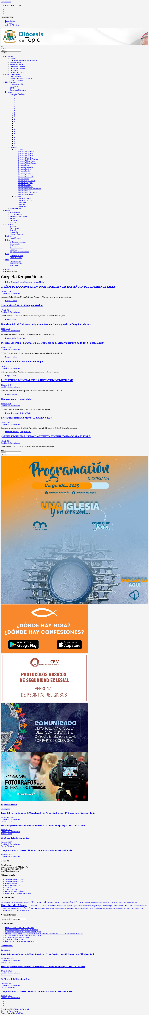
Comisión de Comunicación (10, 293)
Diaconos (92, 902)
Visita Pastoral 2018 (121, 908)
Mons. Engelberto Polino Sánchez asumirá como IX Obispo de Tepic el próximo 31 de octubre (43, 825)
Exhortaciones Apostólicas (130, 902)
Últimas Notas (7, 946)
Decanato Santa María (26, 175)
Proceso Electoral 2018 (61, 908)
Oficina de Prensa (16, 214)
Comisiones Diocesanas (18, 90)
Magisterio (53, 906)
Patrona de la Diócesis (17, 66)
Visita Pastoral (14, 266)
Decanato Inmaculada (25, 187)
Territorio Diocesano (17, 72)
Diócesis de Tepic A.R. (22, 1009)
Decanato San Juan (25, 157)
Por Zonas (17, 196)
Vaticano (94, 908)
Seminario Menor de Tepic (14, 881)
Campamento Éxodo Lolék (16, 399)
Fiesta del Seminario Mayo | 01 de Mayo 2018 (26, 417)
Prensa (7, 210)
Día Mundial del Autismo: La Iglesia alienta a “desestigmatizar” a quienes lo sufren (47, 324)
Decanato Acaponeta (25, 167)
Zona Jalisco (22, 202)
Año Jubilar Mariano (7, 902)
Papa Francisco (31, 908)
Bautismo (13, 226)
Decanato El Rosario (25, 195)
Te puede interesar (9, 804)
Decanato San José (24, 191)
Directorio (8, 92)
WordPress (19, 1013)
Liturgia (47, 905)
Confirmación (14, 228)
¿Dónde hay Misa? (11, 889)
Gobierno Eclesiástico (12, 74)
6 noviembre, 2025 (7, 817)
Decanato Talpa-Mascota (26, 181)
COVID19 (81, 902)
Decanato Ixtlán (23, 179)
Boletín (7, 240)
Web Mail (8, 23)
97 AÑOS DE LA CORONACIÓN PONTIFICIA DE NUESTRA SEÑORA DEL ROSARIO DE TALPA (58, 286)
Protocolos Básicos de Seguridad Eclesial (19, 941)
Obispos (12, 58)
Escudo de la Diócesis (17, 68)
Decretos (13, 222)
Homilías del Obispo (14, 905)
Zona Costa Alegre (24, 198)
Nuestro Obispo (6, 821)
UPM (7, 254)
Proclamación (14, 86)
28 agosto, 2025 (6, 830)
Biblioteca (8, 236)
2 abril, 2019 (5, 329)
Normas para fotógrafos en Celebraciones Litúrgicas (23, 932)
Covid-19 (73, 902)
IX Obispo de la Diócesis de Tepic (15, 838)
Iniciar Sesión (10, 21)
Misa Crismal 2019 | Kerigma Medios (22, 305)
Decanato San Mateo (25, 155)
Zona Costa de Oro (25, 200)
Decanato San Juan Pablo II (27, 193)
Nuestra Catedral (15, 62)
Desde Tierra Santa (16, 248)
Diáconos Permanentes (101, 902)
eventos (120, 902)
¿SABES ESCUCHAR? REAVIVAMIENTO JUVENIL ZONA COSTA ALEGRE (46, 436)
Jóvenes (33, 906)
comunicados (42, 902)
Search (3, 48)
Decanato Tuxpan (24, 173)
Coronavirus (66, 902)
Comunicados (14, 220)
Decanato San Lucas (25, 153)
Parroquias (13, 147)
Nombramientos (86, 906)
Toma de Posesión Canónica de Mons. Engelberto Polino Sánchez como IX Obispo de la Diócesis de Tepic (48, 813)
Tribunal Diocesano (16, 80)
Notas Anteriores (6, 919)
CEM (33, 902)
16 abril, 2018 (5, 441)
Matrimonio (14, 232)
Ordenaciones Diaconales (123, 906)
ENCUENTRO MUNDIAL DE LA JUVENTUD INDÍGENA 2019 (37, 380)
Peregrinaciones (50, 908)
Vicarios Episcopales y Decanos (21, 78)
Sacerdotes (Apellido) (17, 94)
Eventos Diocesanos (25, 282)
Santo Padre (21, 338)
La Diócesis (9, 56)
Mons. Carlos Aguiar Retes (73, 906)
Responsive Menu (7, 17)
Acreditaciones (15, 212)
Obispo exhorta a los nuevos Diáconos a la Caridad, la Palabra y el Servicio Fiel (36, 850)
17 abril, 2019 (5, 310)
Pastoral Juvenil (42, 908)
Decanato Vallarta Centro (27, 163)
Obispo (94, 906)
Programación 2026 (16, 84)
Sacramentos (9, 224)
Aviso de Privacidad (12, 25)
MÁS (7, 260)
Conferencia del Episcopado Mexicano (18, 893)
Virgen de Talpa (101, 908)
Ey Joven (13, 246)
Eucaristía (13, 230)
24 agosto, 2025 (6, 854)
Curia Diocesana (15, 76)
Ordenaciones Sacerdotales (140, 906)
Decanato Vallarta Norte (26, 161)
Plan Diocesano (10, 82)
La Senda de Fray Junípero (14, 891)
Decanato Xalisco (24, 185)
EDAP (12, 88)
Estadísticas (14, 70)
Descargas (87, 902)
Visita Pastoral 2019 (133, 908)
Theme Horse (13, 1011)
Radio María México (12, 885)
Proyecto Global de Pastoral (19, 252)
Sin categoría (5, 809)
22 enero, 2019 (6, 385)
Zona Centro (22, 206)
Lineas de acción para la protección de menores (21, 930)
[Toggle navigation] (2, 46)
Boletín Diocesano (11, 282)
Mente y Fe (13, 250)
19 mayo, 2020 (6, 291)
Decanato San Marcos (25, 151)
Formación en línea (16, 256)
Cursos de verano (16, 258)
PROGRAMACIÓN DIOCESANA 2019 (19, 928)
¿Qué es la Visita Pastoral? (14, 939)
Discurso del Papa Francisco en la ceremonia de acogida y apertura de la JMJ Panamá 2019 (52, 342)
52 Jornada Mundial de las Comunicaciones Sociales (23, 936)
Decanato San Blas (24, 169)
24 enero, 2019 (6, 347)
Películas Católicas (16, 264)
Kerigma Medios (38, 282)
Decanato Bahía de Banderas (28, 159)
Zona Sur (21, 204)
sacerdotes (70, 908)
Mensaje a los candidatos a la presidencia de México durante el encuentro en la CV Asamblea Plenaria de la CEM (44, 934)
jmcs (29, 905)
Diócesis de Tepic (112, 902)
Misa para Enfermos (16, 234)
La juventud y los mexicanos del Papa (22, 361)
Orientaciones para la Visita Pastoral (17, 938)
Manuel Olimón (15, 238)
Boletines (13, 218)
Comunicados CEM (55, 902)
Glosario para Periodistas (18, 216)
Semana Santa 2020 (86, 908)
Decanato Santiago (24, 171)
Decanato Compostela (25, 177)
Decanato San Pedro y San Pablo (29, 189)
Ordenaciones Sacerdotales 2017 (12, 908)
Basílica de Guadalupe (19, 902)
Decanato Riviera (24, 165)
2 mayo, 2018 (5, 422)
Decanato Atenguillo (25, 183)
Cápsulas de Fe (15, 244)
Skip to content (6, 2)
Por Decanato (18, 149)
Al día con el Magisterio (18, 242)
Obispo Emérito (101, 906)
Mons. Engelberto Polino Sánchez (25, 60)
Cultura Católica (15, 262)
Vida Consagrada (15, 208)
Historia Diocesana (16, 64)
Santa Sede (9, 887)
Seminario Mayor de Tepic (14, 879)
